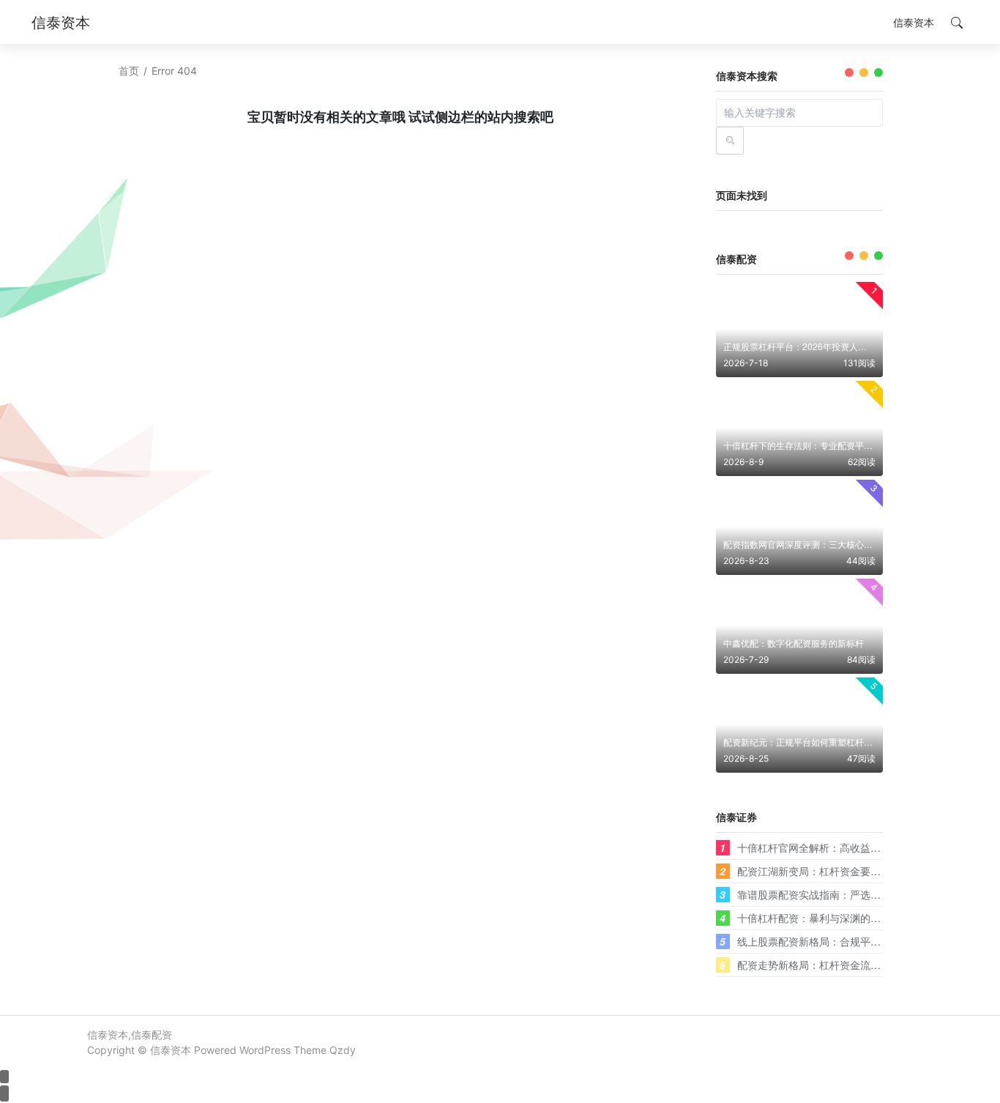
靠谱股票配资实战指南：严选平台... (818, 894)
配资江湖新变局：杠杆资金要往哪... (818, 871)
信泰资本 (170, 1050)
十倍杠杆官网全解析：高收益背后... (818, 847)
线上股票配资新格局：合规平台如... (818, 941)
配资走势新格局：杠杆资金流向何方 (819, 964)
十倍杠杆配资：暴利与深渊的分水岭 (819, 917)
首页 (129, 70)
